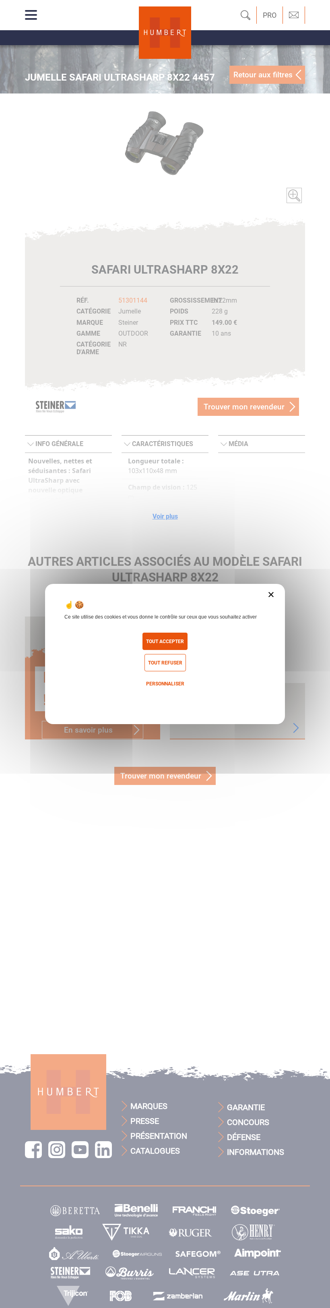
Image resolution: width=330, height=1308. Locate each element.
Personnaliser (165, 684)
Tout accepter (165, 641)
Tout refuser (165, 663)
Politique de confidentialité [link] (165, 700)
